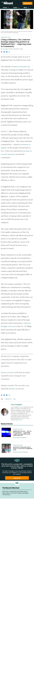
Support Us (27, 3)
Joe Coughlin (5, 49)
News (9, 37)
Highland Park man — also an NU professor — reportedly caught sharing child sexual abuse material (22, 433)
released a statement (19, 67)
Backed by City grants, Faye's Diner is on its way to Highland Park (22, 448)
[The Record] (7, 3)
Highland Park (4, 37)
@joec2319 (18, 419)
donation (12, 389)
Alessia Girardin (18, 452)
